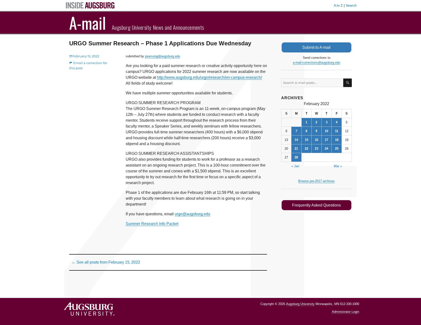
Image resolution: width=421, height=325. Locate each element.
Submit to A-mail (316, 47)
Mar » (338, 166)
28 (296, 157)
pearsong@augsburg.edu (162, 56)
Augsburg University (300, 304)
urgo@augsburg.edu (192, 214)
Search (351, 5)
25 (336, 148)
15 (306, 140)
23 (316, 148)
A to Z (338, 5)
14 (296, 140)
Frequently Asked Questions (316, 205)
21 (296, 148)
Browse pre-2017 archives (316, 181)
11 (336, 131)
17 (326, 140)
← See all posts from (106, 262)
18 (336, 140)
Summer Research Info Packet (152, 224)
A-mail (87, 22)
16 (316, 140)
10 (326, 131)
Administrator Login (345, 312)
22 (306, 148)
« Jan (295, 166)
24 (326, 148)
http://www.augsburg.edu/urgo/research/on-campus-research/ (209, 77)
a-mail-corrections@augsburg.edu (316, 62)
